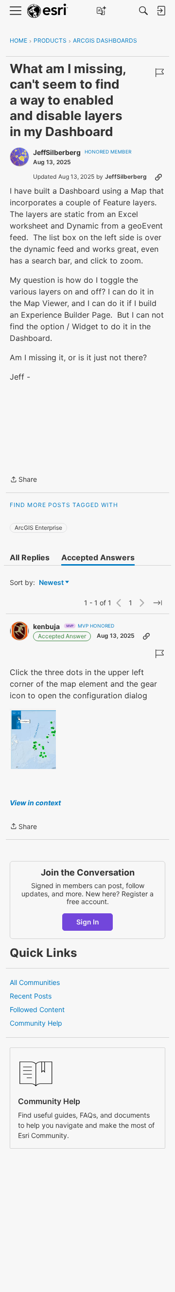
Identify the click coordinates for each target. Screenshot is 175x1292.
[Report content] (159, 72)
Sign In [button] (87, 922)
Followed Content (37, 1009)
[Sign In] (161, 10)
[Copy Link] (158, 176)
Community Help (36, 1023)
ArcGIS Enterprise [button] (38, 527)
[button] (33, 739)
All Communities (35, 982)
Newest (51, 582)
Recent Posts (31, 996)
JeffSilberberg (57, 152)
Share (23, 480)
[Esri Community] (47, 11)
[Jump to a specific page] (157, 603)
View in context (35, 803)
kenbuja (46, 626)
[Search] (143, 10)
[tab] (29, 557)
